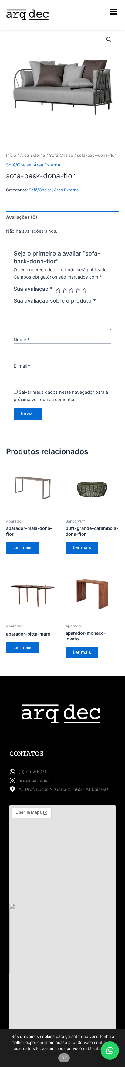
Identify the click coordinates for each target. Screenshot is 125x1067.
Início (11, 155)
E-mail (22, 366)
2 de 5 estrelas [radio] (65, 290)
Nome (21, 339)
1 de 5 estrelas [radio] (58, 290)
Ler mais (22, 547)
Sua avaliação (33, 289)
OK (64, 1057)
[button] (108, 39)
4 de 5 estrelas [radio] (78, 290)
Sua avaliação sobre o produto (55, 300)
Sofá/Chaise (61, 155)
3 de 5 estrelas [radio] (71, 290)
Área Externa (32, 155)
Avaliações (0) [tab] (21, 217)
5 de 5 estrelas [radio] (84, 290)
